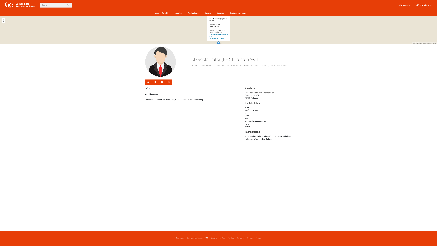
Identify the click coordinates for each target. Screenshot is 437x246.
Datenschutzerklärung (195, 238)
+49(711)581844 (251, 110)
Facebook (231, 238)
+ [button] (3, 19)
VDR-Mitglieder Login (424, 5)
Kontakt (222, 238)
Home (156, 13)
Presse (258, 238)
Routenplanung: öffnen (217, 38)
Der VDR (165, 13)
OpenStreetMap (424, 43)
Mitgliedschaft (404, 5)
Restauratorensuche (238, 13)
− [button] (3, 21)
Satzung (214, 238)
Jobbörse (220, 13)
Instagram (241, 238)
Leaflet (415, 43)
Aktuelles (178, 13)
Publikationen (193, 13)
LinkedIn (250, 238)
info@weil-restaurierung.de (255, 121)
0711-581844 (250, 116)
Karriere (208, 13)
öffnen (247, 127)
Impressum (180, 238)
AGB (206, 238)
